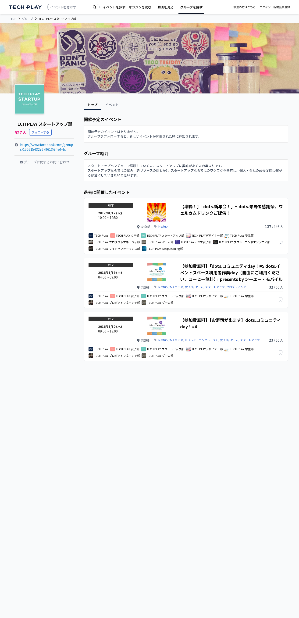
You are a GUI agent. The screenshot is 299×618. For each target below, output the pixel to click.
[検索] (94, 7)
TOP (13, 19)
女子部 (189, 287)
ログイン (265, 7)
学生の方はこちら (244, 7)
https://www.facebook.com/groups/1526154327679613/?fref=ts (46, 147)
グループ (27, 19)
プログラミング (236, 287)
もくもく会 (176, 287)
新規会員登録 (281, 7)
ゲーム (199, 287)
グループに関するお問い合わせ (46, 162)
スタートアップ (215, 287)
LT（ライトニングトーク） (201, 340)
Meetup (163, 226)
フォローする (40, 132)
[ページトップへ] (25, 7)
